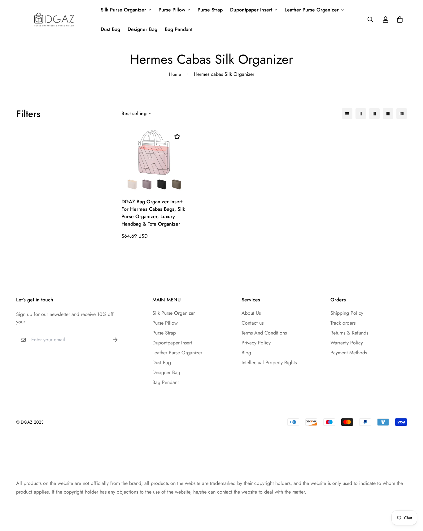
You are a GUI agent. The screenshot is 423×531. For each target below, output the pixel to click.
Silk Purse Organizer (123, 9)
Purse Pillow (172, 9)
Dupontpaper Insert (251, 9)
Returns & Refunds (349, 332)
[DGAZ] (54, 19)
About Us (251, 313)
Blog (246, 352)
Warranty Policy (346, 342)
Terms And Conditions (264, 332)
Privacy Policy (256, 342)
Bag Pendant (178, 29)
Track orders (342, 322)
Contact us (253, 322)
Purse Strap (210, 9)
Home (175, 74)
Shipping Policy (346, 313)
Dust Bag (110, 29)
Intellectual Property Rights (269, 362)
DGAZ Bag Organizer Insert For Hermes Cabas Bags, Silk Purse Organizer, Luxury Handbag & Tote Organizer (153, 212)
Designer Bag (142, 29)
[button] (398, 19)
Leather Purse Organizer (312, 9)
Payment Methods (348, 352)
